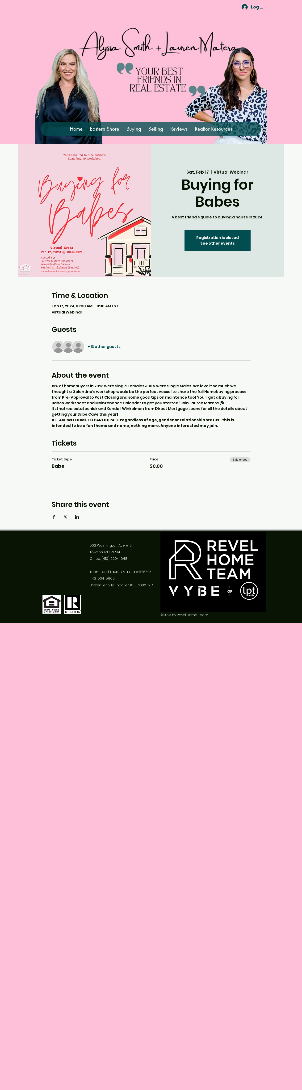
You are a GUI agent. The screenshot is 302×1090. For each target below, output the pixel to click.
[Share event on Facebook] (54, 517)
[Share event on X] (65, 517)
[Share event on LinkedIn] (77, 517)
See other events (217, 243)
